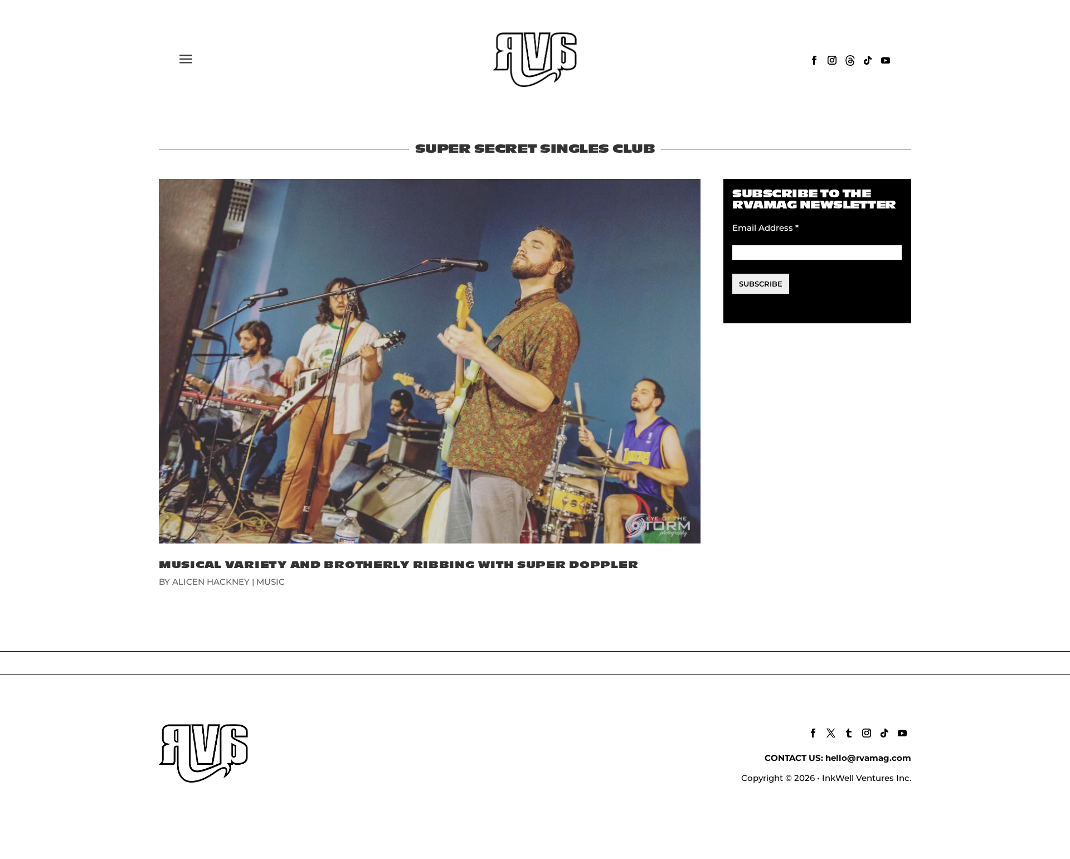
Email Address (765, 227)
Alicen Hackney (211, 581)
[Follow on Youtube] (885, 60)
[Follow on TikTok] (868, 60)
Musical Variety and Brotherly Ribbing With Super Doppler (398, 565)
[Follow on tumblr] (849, 733)
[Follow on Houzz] (850, 60)
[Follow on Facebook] (814, 60)
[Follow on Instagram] (832, 60)
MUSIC (270, 581)
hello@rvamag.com (868, 758)
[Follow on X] (831, 733)
